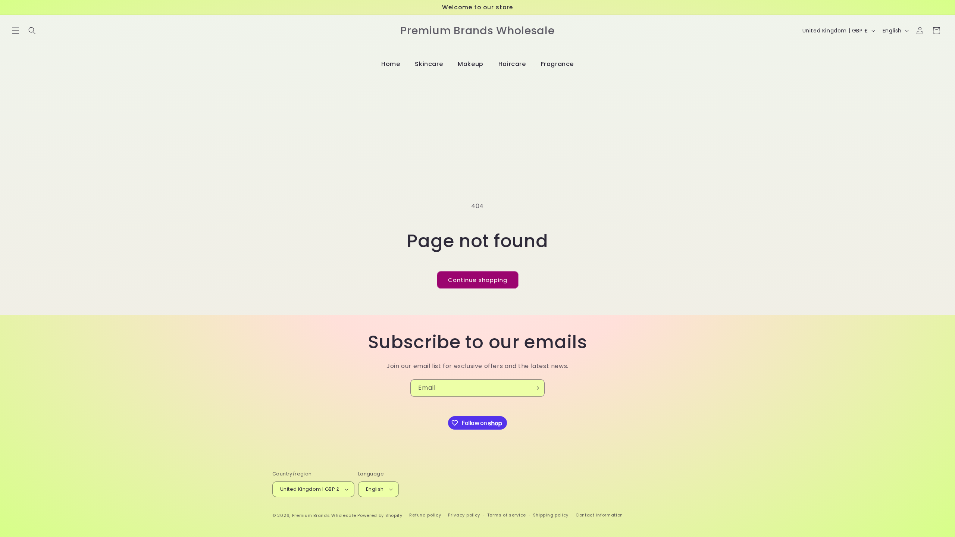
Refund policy (425, 515)
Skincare (429, 64)
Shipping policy (551, 515)
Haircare (512, 64)
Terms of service (506, 515)
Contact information (599, 515)
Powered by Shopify (380, 515)
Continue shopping (477, 280)
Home (390, 64)
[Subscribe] (536, 388)
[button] (15, 30)
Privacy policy (464, 515)
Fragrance (557, 64)
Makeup (470, 64)
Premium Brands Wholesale (324, 515)
